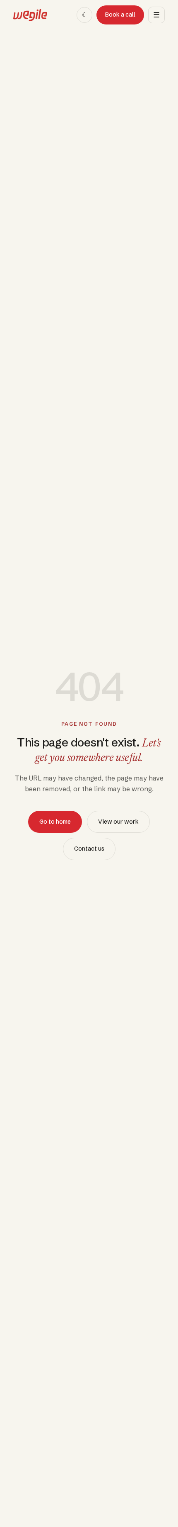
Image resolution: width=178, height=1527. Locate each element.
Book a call (120, 14)
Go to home (55, 821)
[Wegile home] (30, 15)
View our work (118, 821)
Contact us (89, 848)
